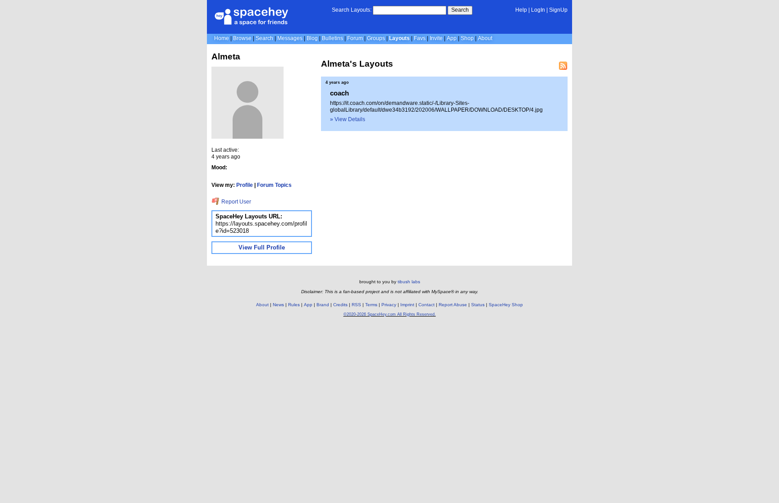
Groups (376, 38)
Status (478, 304)
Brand (322, 304)
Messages (289, 38)
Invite (436, 38)
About (485, 38)
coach (339, 93)
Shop (467, 38)
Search (460, 10)
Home (221, 38)
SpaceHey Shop (506, 304)
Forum (355, 38)
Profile (244, 185)
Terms (371, 304)
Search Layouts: (351, 10)
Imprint (407, 304)
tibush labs (409, 281)
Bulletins (332, 38)
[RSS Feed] (563, 66)
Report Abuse (453, 304)
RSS (356, 304)
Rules (294, 304)
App (452, 38)
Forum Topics (274, 185)
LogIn (538, 10)
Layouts (399, 38)
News (278, 304)
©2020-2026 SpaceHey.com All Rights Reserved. (390, 314)
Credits (340, 304)
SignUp (558, 10)
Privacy (388, 304)
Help (521, 10)
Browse (242, 38)
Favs (420, 38)
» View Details (347, 119)
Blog (312, 38)
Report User (235, 202)
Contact (426, 304)
